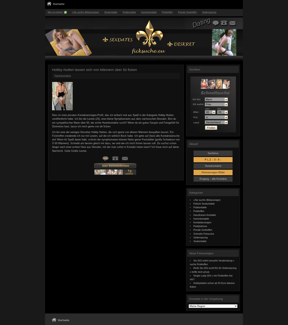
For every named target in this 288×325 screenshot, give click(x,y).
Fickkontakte (129, 12)
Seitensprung (209, 12)
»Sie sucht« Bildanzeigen (85, 12)
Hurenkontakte (149, 12)
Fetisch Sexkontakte (204, 203)
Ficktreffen (167, 12)
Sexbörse (213, 153)
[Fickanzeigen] (55, 4)
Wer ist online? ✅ (57, 12)
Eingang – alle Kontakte (213, 178)
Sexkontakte (110, 12)
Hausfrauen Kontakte (204, 215)
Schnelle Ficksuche (203, 234)
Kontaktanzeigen (202, 222)
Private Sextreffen (187, 12)
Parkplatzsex (200, 226)
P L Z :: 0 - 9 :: (213, 159)
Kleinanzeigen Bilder (213, 172)
